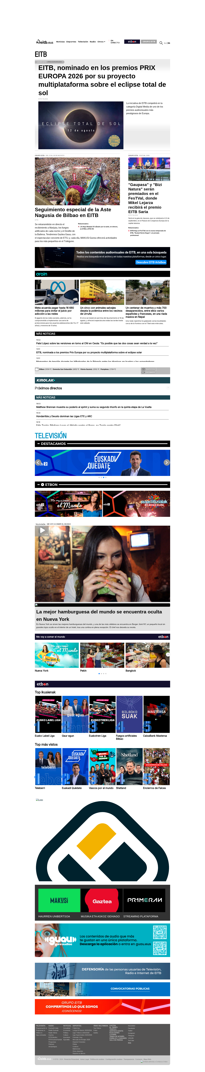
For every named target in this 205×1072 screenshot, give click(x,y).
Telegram (131, 1035)
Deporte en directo (79, 1053)
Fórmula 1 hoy (77, 1037)
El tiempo (113, 1027)
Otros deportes (78, 1051)
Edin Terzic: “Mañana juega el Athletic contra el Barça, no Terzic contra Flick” (78, 425)
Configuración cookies (114, 1059)
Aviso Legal (84, 1059)
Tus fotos (150, 369)
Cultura (65, 1035)
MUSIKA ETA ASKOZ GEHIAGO (100, 916)
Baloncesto (76, 1049)
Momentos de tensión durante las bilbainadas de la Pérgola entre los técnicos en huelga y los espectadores (95, 361)
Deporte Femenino (79, 1042)
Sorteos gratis (116, 1031)
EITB (41, 54)
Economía (66, 1030)
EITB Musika (53, 1037)
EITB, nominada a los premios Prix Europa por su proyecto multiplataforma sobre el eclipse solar (89, 352)
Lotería (112, 1034)
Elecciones (114, 1033)
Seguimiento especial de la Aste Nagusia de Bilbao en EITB (73, 212)
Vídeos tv (39, 1033)
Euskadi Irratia (53, 1028)
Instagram (131, 1033)
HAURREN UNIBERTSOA (54, 916)
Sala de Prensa (116, 1040)
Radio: (51, 1026)
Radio (93, 42)
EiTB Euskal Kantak (55, 1039)
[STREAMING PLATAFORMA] (144, 900)
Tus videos (150, 372)
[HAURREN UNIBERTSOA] (59, 900)
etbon (51, 485)
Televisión (83, 42)
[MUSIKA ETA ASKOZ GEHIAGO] (102, 900)
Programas (52, 1042)
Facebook (131, 1028)
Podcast (51, 1044)
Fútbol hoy (76, 1028)
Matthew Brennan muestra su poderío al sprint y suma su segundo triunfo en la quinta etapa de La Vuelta (93, 407)
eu (165, 43)
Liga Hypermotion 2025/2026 (82, 1035)
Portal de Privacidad (71, 1059)
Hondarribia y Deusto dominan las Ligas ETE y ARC (64, 416)
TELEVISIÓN (51, 435)
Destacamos (53, 444)
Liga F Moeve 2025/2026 (81, 1033)
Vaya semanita (41, 1035)
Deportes (71, 42)
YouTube (131, 1040)
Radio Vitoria (53, 1033)
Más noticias (45, 333)
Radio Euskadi (53, 1030)
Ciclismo (75, 1046)
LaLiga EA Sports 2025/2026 (82, 1030)
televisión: (41, 1026)
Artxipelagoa (53, 1046)
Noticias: (67, 1026)
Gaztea (51, 1035)
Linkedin (131, 1038)
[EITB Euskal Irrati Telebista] (45, 41)
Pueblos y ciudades (118, 1038)
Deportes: (77, 1026)
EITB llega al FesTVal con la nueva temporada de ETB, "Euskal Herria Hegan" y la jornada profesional (148, 233)
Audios (95, 1033)
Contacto (138, 1059)
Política (65, 1033)
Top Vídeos (97, 1028)
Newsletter (131, 1026)
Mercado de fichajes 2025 (81, 1039)
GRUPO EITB (149, 41)
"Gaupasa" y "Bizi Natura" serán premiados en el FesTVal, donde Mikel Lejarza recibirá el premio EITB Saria (145, 198)
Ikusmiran (66, 1037)
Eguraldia (66, 1039)
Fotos (95, 1030)
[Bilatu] (161, 43)
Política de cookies (97, 1059)
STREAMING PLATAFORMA (140, 916)
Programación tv (41, 1028)
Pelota (75, 1044)
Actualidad (66, 1028)
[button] (99, 477)
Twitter (130, 1030)
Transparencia (129, 1059)
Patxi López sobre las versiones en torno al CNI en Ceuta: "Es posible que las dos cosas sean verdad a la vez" (97, 343)
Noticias (60, 42)
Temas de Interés (116, 1036)
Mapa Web (147, 1059)
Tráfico (112, 1029)
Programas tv (40, 1030)
